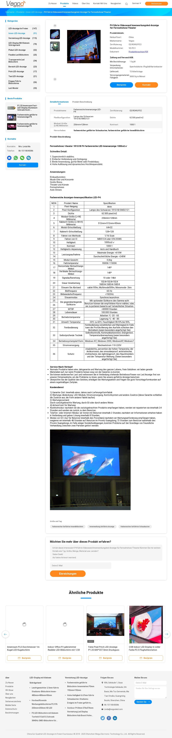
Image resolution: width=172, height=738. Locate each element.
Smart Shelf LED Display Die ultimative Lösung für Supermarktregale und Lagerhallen (105, 650)
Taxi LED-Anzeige (22, 76)
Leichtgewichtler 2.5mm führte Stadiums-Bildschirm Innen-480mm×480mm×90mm (45, 691)
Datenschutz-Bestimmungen (12, 711)
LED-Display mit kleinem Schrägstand (22, 44)
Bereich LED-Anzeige (22, 67)
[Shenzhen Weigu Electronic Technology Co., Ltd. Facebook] (109, 718)
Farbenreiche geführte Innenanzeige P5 (27, 125)
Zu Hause (9, 683)
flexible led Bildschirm (22, 55)
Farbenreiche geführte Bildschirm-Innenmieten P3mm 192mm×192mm (80, 686)
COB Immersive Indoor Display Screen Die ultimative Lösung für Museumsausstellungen (145, 650)
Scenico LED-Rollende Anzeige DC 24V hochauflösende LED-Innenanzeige (64, 650)
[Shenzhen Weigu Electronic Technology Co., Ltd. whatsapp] (16, 158)
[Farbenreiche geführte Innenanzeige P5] (11, 126)
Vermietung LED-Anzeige (22, 38)
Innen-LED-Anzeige (22, 33)
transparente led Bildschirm (22, 61)
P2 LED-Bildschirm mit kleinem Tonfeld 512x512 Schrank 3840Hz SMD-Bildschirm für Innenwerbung (45, 717)
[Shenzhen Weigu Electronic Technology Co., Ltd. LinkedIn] (115, 718)
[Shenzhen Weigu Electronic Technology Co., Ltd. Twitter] (103, 718)
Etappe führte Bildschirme (22, 82)
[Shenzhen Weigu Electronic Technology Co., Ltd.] (16, 4)
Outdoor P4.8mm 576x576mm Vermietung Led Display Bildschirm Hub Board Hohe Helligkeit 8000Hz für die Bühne (81, 712)
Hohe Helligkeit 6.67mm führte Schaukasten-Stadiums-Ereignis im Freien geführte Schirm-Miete (80, 699)
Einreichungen (67, 573)
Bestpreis (121, 85)
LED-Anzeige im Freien (22, 28)
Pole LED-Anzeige (22, 71)
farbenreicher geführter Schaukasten (135, 527)
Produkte (9, 686)
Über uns (9, 694)
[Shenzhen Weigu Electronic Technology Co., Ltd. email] (9, 158)
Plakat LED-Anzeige (22, 50)
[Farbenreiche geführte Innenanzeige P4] (11, 117)
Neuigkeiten (10, 698)
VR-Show (9, 690)
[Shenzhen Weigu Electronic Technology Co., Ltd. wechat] (22, 158)
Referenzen (156, 4)
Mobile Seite (10, 705)
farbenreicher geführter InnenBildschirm (67, 527)
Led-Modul (22, 88)
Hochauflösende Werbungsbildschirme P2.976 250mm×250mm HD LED (44, 704)
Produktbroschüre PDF (138, 52)
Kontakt (22, 165)
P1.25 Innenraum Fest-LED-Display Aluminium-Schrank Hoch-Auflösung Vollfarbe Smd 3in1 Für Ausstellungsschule (27, 108)
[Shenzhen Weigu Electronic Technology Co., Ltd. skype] (28, 158)
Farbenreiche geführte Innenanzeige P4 (27, 116)
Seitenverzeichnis (13, 701)
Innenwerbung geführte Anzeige (102, 527)
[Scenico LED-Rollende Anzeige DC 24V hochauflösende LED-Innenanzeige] (65, 624)
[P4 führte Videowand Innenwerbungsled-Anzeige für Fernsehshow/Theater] (83, 46)
